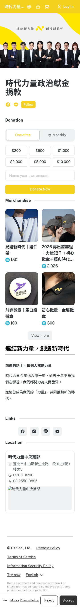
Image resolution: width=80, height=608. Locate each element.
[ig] (34, 431)
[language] (29, 7)
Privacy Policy (29, 600)
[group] (40, 135)
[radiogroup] (40, 156)
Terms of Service (21, 557)
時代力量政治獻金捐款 (15, 6)
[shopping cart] (47, 7)
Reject (49, 600)
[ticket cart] (38, 7)
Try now (13, 575)
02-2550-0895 (25, 481)
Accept (68, 600)
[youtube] (57, 431)
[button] (8, 104)
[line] (45, 431)
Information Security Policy (30, 566)
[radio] (23, 135)
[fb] (22, 431)
